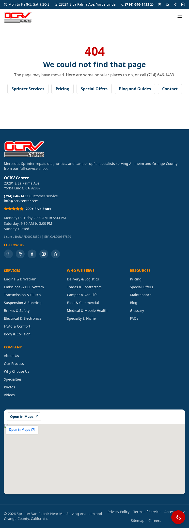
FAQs (134, 318)
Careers (154, 520)
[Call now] (178, 517)
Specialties (13, 379)
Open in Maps (21, 416)
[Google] (159, 4)
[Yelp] (167, 4)
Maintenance (141, 294)
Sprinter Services (28, 89)
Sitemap (137, 520)
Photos (9, 387)
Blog (133, 302)
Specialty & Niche (81, 318)
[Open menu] (180, 17)
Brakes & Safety (17, 310)
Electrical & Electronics (22, 318)
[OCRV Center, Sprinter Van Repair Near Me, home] (18, 17)
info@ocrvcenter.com (21, 200)
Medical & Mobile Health (87, 310)
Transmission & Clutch (22, 294)
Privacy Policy (118, 511)
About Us (11, 355)
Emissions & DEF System (24, 287)
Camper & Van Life (82, 294)
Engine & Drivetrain (20, 279)
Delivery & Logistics (83, 279)
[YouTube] (152, 4)
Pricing (62, 89)
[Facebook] (175, 4)
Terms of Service (146, 511)
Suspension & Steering (23, 302)
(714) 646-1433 (137, 4)
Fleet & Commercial (83, 302)
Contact (170, 89)
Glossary (137, 310)
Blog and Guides (135, 89)
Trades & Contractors (84, 287)
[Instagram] (183, 4)
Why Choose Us (16, 371)
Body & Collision (17, 334)
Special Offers (94, 89)
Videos (9, 395)
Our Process (14, 363)
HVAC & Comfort (17, 326)
